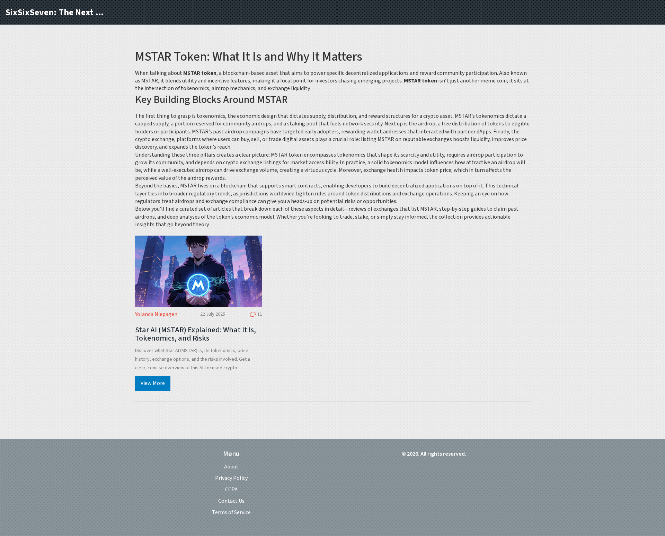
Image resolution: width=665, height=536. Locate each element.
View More (153, 383)
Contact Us (231, 501)
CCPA (231, 489)
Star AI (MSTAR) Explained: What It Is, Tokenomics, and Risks (195, 334)
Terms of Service (231, 512)
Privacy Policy (231, 478)
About (231, 467)
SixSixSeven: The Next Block (57, 12)
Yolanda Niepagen (156, 314)
